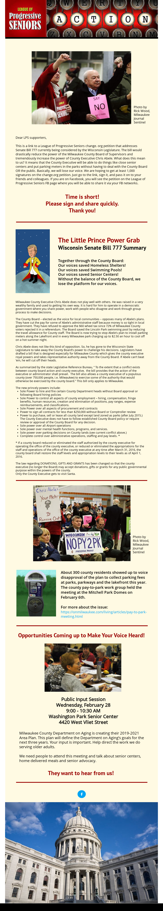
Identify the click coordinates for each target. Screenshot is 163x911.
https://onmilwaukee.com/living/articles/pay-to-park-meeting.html (104, 614)
